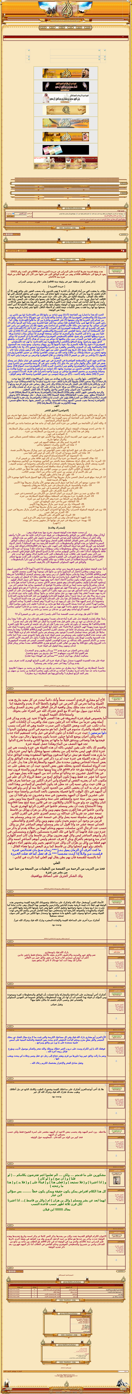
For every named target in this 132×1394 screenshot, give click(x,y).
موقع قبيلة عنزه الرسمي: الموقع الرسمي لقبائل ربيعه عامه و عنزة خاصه (107, 213)
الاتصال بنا (19, 1371)
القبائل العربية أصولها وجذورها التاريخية (114, 1289)
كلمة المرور (29, 216)
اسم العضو (29, 213)
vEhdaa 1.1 (62, 1376)
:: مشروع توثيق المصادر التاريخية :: (115, 1292)
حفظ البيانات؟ (9, 213)
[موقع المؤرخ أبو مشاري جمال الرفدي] (66, 1358)
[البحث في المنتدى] (66, 1350)
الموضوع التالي (62, 1275)
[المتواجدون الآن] (66, 1348)
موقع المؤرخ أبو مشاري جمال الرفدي (67, 213)
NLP (68, 1376)
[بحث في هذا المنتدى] (125, 250)
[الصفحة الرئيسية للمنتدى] (66, 1351)
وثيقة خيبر (120, 1294)
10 (7, 1229)
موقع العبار (14, 1371)
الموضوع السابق (69, 1275)
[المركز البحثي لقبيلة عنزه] (66, 1355)
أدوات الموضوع (22, 250)
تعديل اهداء (120, 210)
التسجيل (87, 222)
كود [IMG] (87, 1327)
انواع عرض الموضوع (12, 250)
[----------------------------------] (66, 1352)
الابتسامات (87, 1326)
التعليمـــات (37, 222)
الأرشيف (9, 1371)
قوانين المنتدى (86, 1331)
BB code (87, 1325)
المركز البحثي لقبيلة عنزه (83, 213)
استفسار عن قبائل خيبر (118, 1296)
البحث (16, 222)
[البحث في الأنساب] (66, 1356)
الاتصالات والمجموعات (66, 224)
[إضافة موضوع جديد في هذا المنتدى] (123, 250)
